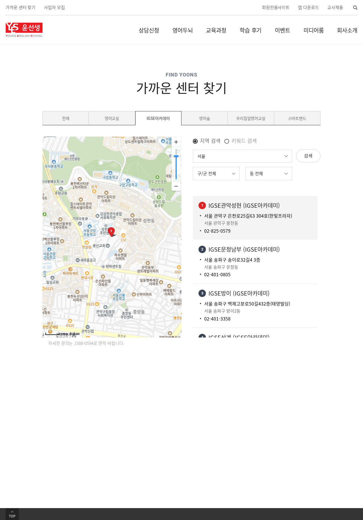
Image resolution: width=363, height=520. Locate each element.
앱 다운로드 (308, 7)
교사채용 (335, 7)
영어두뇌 (182, 30)
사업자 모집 (54, 7)
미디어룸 (313, 30)
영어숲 (204, 118)
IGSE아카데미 (158, 118)
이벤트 (282, 30)
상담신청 (149, 30)
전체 (65, 118)
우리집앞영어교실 (250, 118)
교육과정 (216, 30)
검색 (308, 155)
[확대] (176, 142)
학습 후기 (251, 30)
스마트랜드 (297, 118)
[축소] (176, 186)
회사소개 (347, 30)
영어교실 (112, 118)
